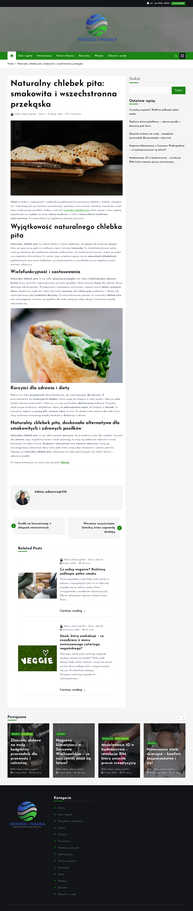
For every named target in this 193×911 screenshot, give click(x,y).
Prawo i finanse (65, 56)
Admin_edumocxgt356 (25, 114)
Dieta (41, 114)
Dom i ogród (25, 56)
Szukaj (134, 79)
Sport (61, 874)
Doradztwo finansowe (70, 821)
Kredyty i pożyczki (68, 848)
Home (11, 64)
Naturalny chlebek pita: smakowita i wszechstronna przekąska (50, 64)
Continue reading (71, 611)
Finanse (62, 834)
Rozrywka (84, 56)
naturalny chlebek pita (76, 210)
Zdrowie (99, 560)
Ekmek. (65, 462)
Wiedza (99, 56)
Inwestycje (62, 738)
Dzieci (61, 828)
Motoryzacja (44, 56)
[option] (28, 750)
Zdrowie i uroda (117, 56)
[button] (179, 718)
